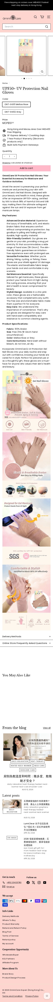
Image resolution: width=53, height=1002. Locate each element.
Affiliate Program (10, 962)
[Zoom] (42, 71)
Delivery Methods (11, 636)
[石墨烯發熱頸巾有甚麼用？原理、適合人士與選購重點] (12, 805)
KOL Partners (8, 958)
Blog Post (6, 931)
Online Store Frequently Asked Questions (24, 643)
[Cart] (42, 17)
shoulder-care (27, 770)
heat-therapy (37, 761)
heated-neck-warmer (21, 766)
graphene (43, 807)
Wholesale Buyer (10, 954)
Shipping (6, 163)
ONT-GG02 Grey (13, 111)
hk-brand (28, 853)
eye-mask (12, 838)
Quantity (7, 151)
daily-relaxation (20, 761)
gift (35, 848)
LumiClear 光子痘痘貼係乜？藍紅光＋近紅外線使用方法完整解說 (37, 826)
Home (5, 83)
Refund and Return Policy (14, 928)
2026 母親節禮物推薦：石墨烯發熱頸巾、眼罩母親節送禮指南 (37, 842)
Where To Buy (9, 920)
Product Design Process (13, 977)
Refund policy (9, 939)
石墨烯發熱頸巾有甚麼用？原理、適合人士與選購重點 (37, 803)
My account (8, 943)
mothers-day (39, 853)
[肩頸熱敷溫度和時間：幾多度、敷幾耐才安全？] (27, 747)
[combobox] (26, 27)
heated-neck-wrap (38, 850)
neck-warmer (43, 812)
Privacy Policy (32, 996)
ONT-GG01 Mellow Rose (16, 104)
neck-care (39, 766)
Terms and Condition (12, 996)
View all (47, 727)
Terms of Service (10, 935)
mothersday (29, 855)
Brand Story (8, 974)
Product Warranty (10, 924)
